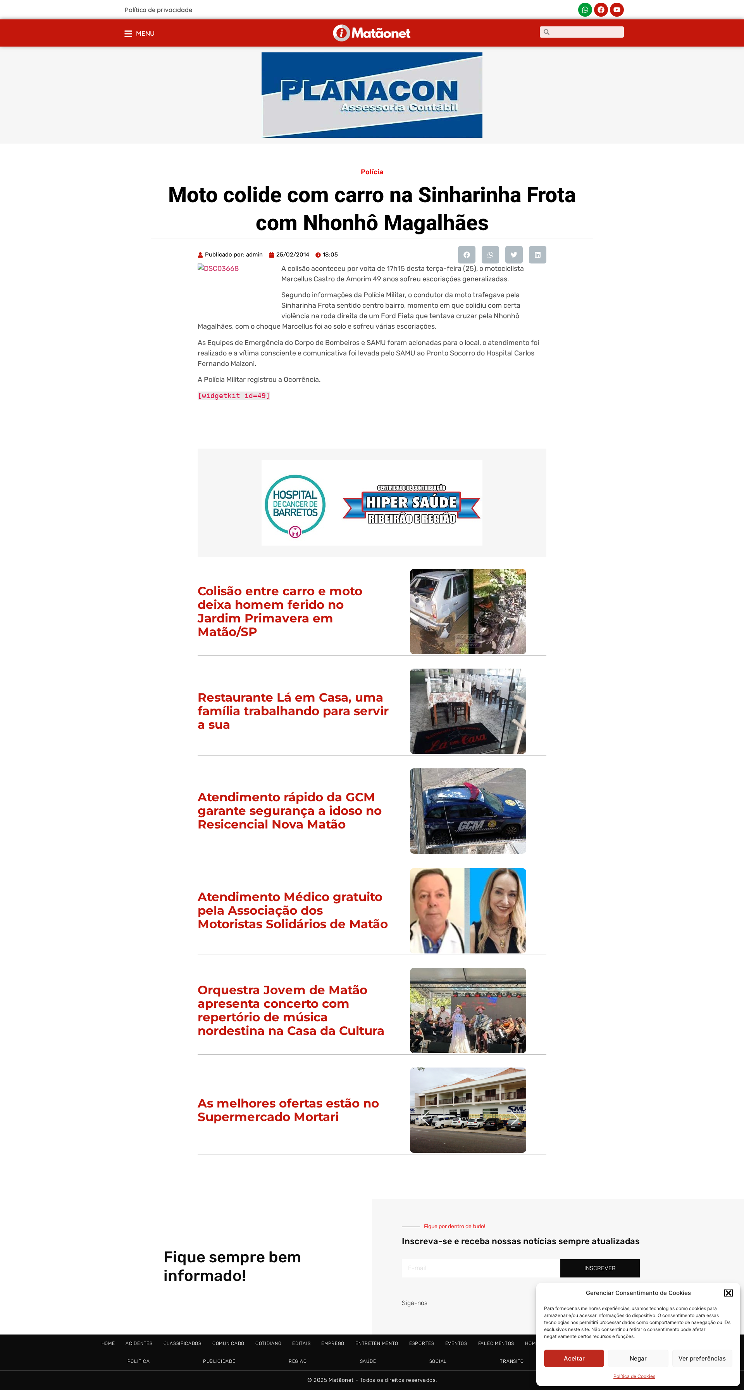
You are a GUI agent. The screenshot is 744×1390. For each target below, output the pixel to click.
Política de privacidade (158, 10)
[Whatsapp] (585, 10)
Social (438, 1361)
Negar (638, 1358)
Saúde (368, 1361)
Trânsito (512, 1361)
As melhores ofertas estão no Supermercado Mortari (288, 1110)
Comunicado (228, 1343)
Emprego (332, 1343)
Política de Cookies (634, 1376)
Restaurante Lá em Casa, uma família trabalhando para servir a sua (293, 711)
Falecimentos (496, 1343)
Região (298, 1361)
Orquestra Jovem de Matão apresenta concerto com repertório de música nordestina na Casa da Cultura (291, 1010)
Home (108, 1343)
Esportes (421, 1343)
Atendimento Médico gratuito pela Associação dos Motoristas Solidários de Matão (293, 910)
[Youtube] (617, 10)
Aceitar (574, 1358)
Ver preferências (702, 1358)
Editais (301, 1343)
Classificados (183, 1343)
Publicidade (219, 1361)
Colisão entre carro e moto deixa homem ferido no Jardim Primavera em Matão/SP (280, 611)
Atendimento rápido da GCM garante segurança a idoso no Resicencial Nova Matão (290, 811)
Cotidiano (268, 1343)
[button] (728, 1293)
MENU (145, 33)
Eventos (456, 1343)
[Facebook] (601, 10)
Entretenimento (376, 1343)
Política (138, 1361)
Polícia (372, 172)
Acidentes (139, 1343)
